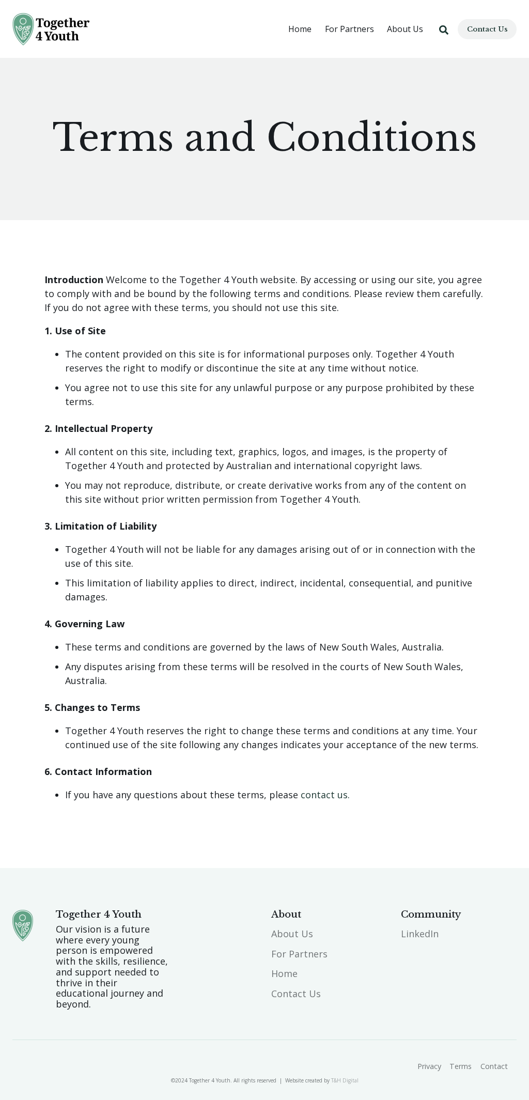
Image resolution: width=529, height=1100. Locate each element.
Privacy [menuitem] (429, 1066)
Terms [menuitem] (460, 1066)
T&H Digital (345, 1080)
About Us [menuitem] (292, 933)
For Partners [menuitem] (299, 954)
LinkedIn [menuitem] (420, 933)
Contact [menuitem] (494, 1066)
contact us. (325, 794)
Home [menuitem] (284, 973)
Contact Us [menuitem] (296, 993)
